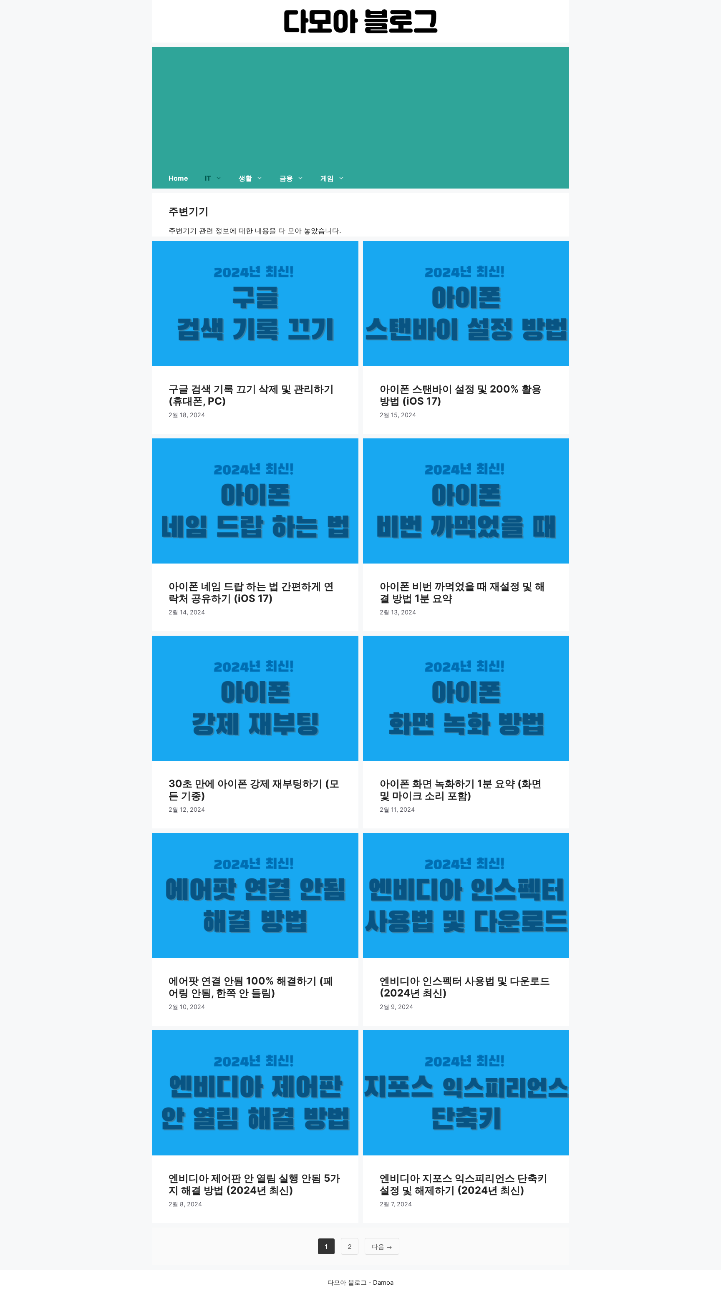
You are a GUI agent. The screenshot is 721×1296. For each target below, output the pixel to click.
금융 (286, 178)
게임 (327, 178)
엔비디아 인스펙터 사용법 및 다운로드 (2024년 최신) (465, 987)
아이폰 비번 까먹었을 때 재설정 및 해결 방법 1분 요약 (462, 592)
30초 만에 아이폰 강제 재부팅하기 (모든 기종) (254, 790)
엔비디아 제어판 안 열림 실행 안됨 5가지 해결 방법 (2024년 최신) (254, 1184)
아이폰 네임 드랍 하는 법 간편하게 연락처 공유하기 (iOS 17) (251, 592)
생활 (245, 178)
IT (208, 178)
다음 (382, 1246)
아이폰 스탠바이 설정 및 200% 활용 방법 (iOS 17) (461, 395)
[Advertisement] (360, 105)
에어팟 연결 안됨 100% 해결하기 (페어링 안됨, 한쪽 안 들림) (251, 987)
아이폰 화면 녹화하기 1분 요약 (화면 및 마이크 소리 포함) (461, 790)
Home (178, 178)
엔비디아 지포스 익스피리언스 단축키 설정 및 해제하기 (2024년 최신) (463, 1184)
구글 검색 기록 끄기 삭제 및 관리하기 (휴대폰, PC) (251, 395)
